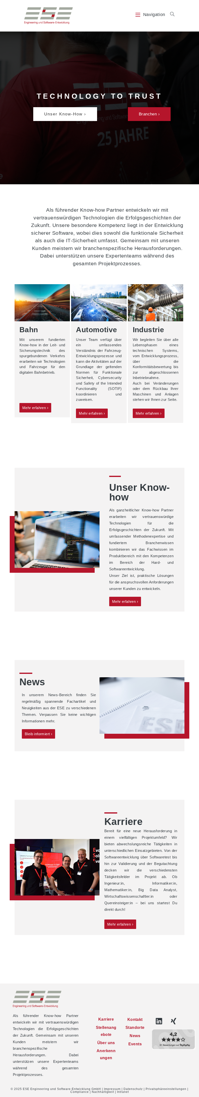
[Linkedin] (159, 1021)
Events (135, 1044)
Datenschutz (133, 1089)
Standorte (135, 1027)
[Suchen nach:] (170, 14)
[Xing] (173, 1021)
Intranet (123, 1092)
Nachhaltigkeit (103, 1092)
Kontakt (135, 1019)
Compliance (79, 1092)
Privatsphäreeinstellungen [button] (166, 1089)
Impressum (112, 1089)
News (135, 1036)
